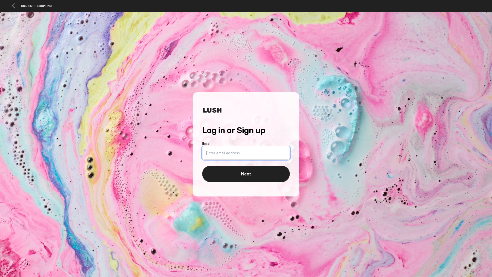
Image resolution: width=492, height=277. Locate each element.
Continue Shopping (36, 5)
